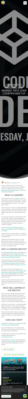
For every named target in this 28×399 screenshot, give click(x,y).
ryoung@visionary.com (6, 337)
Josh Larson (12, 339)
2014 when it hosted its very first (12, 263)
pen (10, 207)
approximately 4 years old (12, 252)
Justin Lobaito (12, 341)
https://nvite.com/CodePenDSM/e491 (10, 325)
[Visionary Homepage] (7, 3)
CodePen (17, 198)
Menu (25, 3)
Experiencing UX (13, 272)
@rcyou (23, 229)
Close (26, 387)
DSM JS (6, 272)
